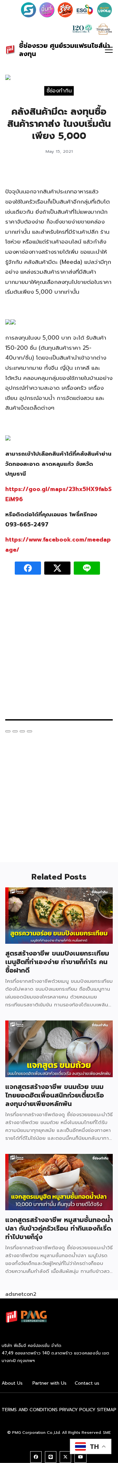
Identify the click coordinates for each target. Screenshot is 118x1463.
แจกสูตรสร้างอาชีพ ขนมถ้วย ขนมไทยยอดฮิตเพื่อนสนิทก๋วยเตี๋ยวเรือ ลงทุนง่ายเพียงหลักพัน (54, 1095)
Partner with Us (49, 1383)
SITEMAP (106, 1409)
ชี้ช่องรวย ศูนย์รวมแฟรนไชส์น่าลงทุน (64, 50)
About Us (12, 1383)
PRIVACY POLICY (77, 1409)
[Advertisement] (59, 650)
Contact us (87, 1383)
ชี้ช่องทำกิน (59, 90)
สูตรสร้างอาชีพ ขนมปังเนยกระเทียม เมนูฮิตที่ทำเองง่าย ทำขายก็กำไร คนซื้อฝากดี (57, 961)
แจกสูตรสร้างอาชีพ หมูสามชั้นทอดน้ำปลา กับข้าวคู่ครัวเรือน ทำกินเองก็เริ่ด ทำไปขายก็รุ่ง (59, 1228)
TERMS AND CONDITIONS (30, 1409)
